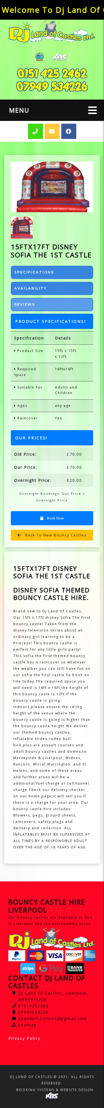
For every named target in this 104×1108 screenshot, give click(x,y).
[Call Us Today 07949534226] (52, 86)
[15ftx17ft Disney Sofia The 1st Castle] (52, 187)
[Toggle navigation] (92, 110)
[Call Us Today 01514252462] (52, 73)
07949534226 (33, 1012)
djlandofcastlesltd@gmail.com (52, 1018)
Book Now (55, 518)
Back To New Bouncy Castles (55, 535)
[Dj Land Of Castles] (52, 31)
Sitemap (27, 1025)
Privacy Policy (24, 1038)
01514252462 (33, 1005)
